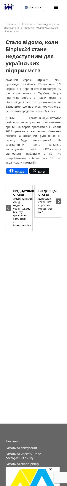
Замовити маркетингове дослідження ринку (23, 456)
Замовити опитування (22, 448)
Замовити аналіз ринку (22, 464)
